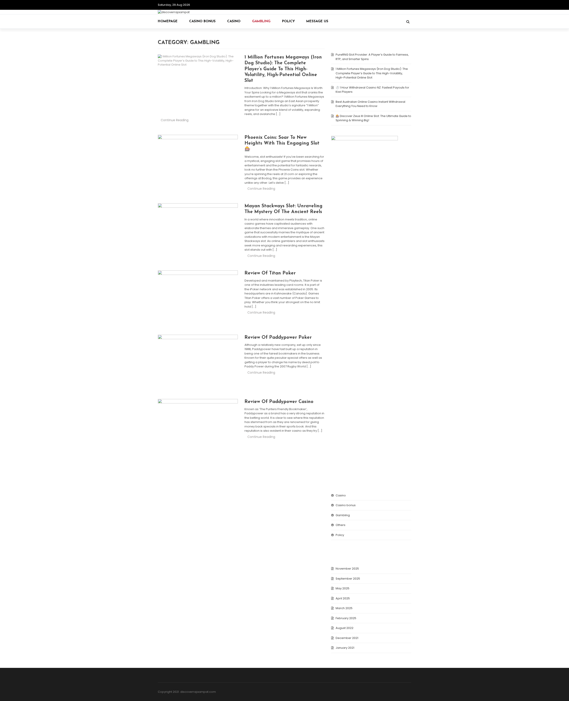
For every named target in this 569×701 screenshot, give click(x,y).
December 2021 (347, 638)
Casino (233, 21)
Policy (288, 21)
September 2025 (348, 578)
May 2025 (342, 588)
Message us (317, 21)
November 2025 (347, 568)
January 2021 (345, 648)
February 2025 (346, 618)
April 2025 (343, 598)
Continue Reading (174, 120)
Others (340, 525)
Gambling (261, 21)
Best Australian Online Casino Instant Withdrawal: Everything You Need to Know (371, 104)
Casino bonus (202, 21)
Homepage (168, 21)
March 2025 (344, 608)
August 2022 (344, 628)
